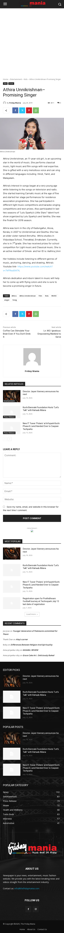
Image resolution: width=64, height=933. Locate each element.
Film (40, 296)
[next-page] (9, 439)
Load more (31, 614)
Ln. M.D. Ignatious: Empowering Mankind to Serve (49, 333)
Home (5, 79)
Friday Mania (15, 103)
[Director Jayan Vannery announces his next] (11, 396)
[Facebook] (15, 110)
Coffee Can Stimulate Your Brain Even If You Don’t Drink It (17, 333)
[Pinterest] (29, 110)
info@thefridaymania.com (26, 888)
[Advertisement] (32, 41)
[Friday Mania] (5, 102)
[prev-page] (5, 439)
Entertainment (16, 79)
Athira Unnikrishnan (27, 296)
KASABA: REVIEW (30, 650)
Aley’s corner (22, 639)
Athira (14, 296)
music (11, 83)
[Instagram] (36, 909)
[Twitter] (22, 110)
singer (7, 300)
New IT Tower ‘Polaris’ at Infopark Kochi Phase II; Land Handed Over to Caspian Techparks (41, 426)
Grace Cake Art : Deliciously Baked (38, 655)
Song (15, 300)
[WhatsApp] (36, 110)
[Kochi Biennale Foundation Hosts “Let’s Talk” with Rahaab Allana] (11, 412)
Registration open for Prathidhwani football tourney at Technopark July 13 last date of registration (41, 601)
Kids (25, 79)
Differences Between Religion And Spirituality (31, 644)
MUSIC (54, 296)
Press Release (9, 417)
